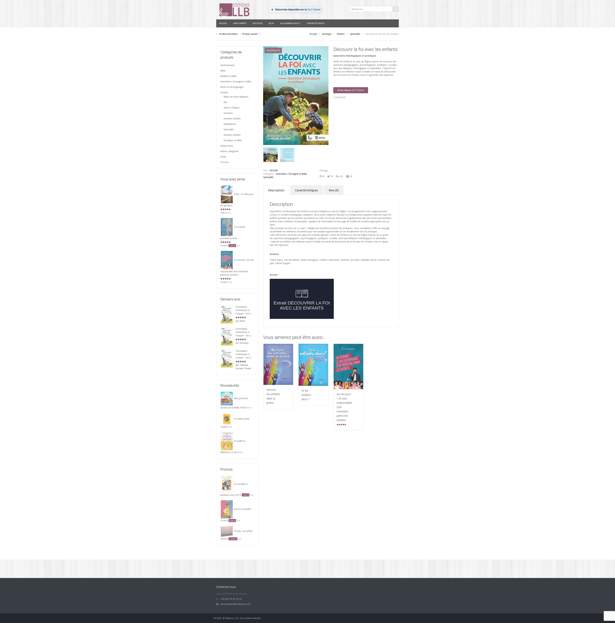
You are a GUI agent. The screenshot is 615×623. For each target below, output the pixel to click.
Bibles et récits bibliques (236, 96)
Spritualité (355, 33)
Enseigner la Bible (233, 140)
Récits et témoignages (232, 86)
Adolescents (226, 145)
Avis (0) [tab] (333, 190)
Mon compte (240, 23)
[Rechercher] (395, 9)
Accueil (223, 23)
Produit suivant (251, 33)
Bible (223, 70)
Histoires (228, 113)
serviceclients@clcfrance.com (235, 604)
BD (225, 102)
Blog (271, 23)
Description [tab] (276, 190)
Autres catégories (229, 151)
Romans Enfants (232, 134)
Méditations (230, 123)
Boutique (257, 23)
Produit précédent (227, 33)
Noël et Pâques (232, 107)
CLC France (313, 9)
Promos (224, 162)
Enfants (341, 33)
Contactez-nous (315, 23)
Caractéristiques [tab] (306, 190)
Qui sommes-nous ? (290, 23)
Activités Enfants (232, 118)
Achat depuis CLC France (350, 90)
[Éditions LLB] (237, 9)
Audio (223, 156)
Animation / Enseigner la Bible (291, 173)
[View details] (278, 364)
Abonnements (227, 65)
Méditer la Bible (228, 76)
